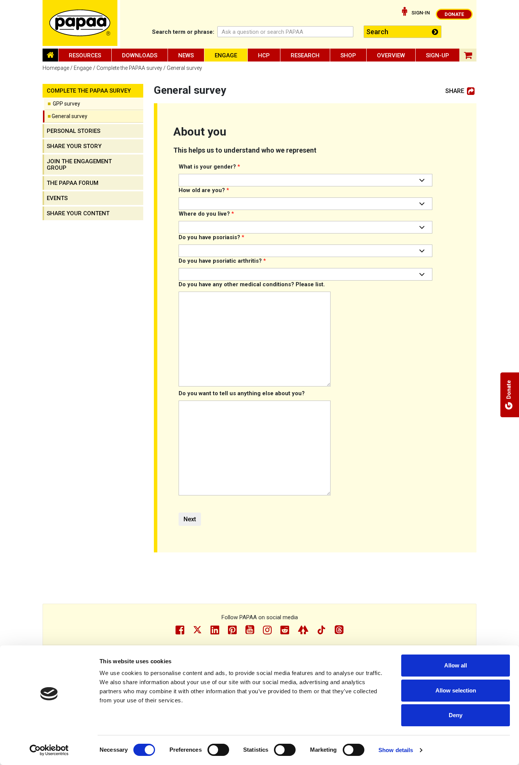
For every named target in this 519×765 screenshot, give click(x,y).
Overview (391, 55)
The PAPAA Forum (72, 183)
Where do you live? (206, 213)
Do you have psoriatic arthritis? (222, 260)
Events (57, 198)
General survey (69, 116)
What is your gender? (209, 166)
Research (305, 55)
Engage (226, 55)
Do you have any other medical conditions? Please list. (252, 284)
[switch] (218, 750)
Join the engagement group (79, 164)
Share (454, 91)
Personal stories (73, 131)
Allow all (455, 665)
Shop (348, 55)
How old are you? (204, 190)
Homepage (56, 68)
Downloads (139, 55)
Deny (455, 715)
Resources (85, 55)
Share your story (74, 146)
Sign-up (437, 55)
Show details (395, 750)
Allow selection (455, 690)
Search (183, 31)
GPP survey (66, 104)
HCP (264, 55)
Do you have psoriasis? (211, 237)
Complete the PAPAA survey (129, 68)
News (186, 55)
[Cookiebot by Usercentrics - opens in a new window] (49, 750)
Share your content (78, 213)
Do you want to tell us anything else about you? (242, 393)
